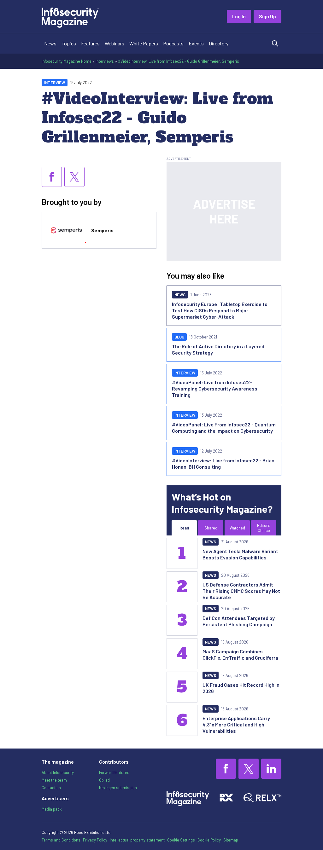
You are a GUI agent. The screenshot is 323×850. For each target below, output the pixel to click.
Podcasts (173, 43)
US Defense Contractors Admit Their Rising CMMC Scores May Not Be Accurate (241, 590)
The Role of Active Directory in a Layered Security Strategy (218, 349)
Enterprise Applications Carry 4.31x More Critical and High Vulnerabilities (236, 724)
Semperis (102, 230)
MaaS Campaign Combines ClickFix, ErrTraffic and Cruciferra (240, 654)
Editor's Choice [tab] (263, 528)
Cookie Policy (209, 839)
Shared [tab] (210, 527)
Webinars (114, 43)
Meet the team (54, 780)
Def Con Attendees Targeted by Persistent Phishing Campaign (239, 621)
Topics (69, 43)
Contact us (51, 787)
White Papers (143, 43)
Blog (179, 336)
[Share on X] (74, 177)
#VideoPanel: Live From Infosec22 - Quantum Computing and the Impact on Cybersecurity (224, 427)
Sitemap (230, 839)
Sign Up (267, 16)
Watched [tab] (237, 527)
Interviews (105, 61)
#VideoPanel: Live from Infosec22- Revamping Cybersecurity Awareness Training (214, 388)
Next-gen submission (118, 787)
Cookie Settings (181, 839)
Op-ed (104, 780)
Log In (239, 16)
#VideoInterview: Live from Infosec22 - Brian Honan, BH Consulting (223, 463)
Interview (54, 82)
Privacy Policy (95, 839)
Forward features (114, 772)
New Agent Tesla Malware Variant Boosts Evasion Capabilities (240, 554)
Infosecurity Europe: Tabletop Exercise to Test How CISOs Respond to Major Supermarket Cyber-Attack (219, 310)
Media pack (52, 809)
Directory (218, 43)
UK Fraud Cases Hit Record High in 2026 (241, 688)
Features (90, 43)
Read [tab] (184, 527)
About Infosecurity (58, 772)
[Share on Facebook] (52, 177)
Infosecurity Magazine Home (66, 61)
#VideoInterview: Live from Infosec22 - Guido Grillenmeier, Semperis (178, 61)
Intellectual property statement (137, 839)
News (50, 43)
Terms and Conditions (61, 839)
